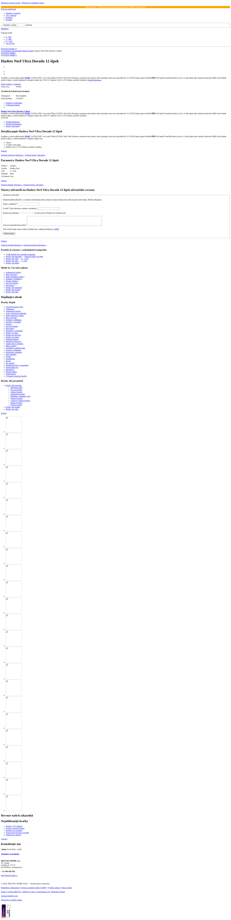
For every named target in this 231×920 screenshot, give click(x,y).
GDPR (56, 229)
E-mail (20, 208)
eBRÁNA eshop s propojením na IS (36, 892)
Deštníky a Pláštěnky (14, 279)
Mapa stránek (67, 888)
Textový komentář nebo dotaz (14, 225)
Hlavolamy (10, 285)
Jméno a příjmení (10, 204)
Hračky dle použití (13, 290)
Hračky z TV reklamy (14, 826)
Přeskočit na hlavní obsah (10, 3)
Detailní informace (94, 80)
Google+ (4, 839)
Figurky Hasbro (12, 281)
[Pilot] (3, 413)
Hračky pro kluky (12, 263)
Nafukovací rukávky (13, 835)
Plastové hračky (28, 51)
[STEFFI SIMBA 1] (9, 55)
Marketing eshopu (58, 892)
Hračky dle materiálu (14, 51)
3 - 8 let (24, 261)
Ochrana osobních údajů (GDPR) (33, 888)
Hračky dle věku (12, 259)
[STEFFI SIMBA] (8, 53)
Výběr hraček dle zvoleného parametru (20, 254)
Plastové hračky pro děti (34, 257)
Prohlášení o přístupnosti (10, 888)
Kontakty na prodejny (10, 854)
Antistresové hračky (13, 272)
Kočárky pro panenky (14, 831)
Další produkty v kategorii (11, 84)
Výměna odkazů (54, 888)
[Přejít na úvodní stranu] (8, 9)
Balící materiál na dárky (15, 277)
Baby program (11, 275)
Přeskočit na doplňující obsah (33, 3)
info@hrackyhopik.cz (9, 875)
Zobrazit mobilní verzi (9, 896)
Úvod (3, 51)
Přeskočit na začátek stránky (11, 900)
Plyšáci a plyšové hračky (15, 828)
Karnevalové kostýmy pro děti (17, 833)
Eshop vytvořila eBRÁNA (11, 892)
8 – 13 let (24, 259)
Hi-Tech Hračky (12, 283)
